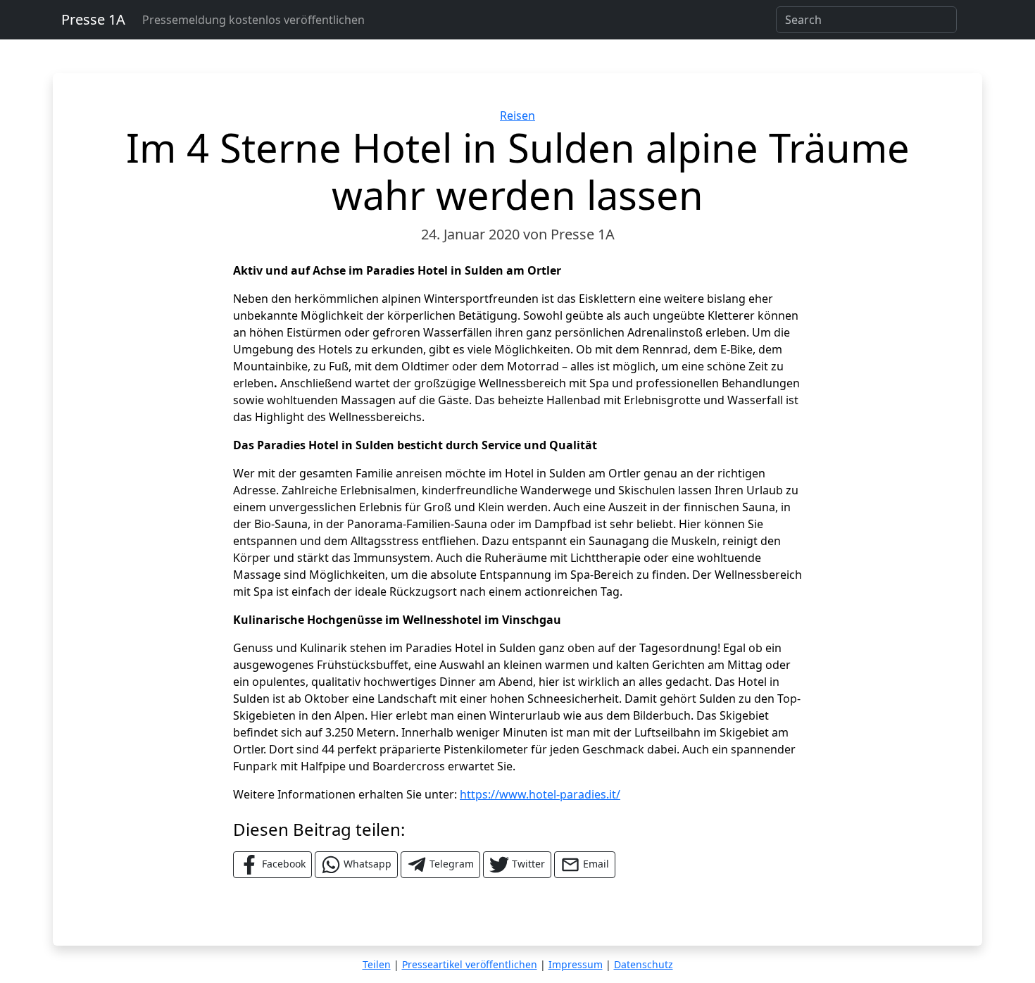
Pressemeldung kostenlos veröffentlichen (253, 19)
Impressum (575, 964)
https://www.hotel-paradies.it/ (540, 794)
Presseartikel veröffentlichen (469, 964)
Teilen (377, 964)
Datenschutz (643, 964)
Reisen (517, 115)
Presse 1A (93, 19)
